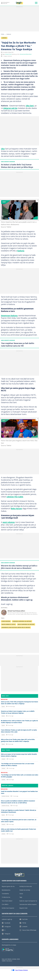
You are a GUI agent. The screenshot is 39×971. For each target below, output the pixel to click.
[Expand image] (37, 200)
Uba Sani (30, 105)
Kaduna (20, 250)
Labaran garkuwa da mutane (22, 621)
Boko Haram (16, 508)
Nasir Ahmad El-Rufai (8, 624)
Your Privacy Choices (21, 970)
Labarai (8, 34)
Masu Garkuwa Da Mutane (26, 624)
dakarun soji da (10, 108)
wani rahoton (9, 522)
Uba (3, 148)
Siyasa (3, 706)
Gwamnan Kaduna (9, 315)
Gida (2, 34)
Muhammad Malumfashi (26, 54)
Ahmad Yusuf (8, 54)
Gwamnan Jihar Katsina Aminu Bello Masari (16, 627)
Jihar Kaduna (6, 621)
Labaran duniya (5, 796)
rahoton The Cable (15, 496)
